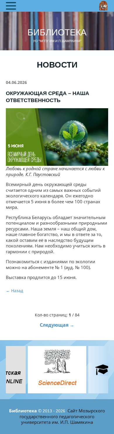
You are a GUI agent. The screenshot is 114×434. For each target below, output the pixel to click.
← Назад (14, 290)
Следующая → (57, 325)
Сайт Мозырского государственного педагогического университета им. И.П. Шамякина (62, 416)
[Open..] (57, 369)
